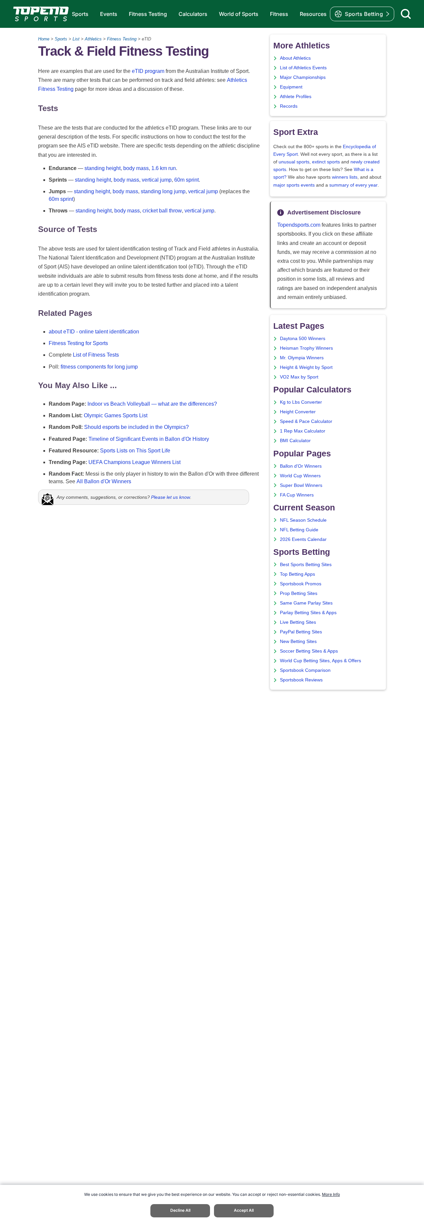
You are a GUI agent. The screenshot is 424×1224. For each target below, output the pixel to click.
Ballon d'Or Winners (301, 466)
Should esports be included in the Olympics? (136, 427)
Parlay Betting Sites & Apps (308, 612)
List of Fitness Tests (96, 355)
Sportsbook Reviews (301, 679)
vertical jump (157, 180)
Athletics (93, 38)
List (76, 38)
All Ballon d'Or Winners (104, 481)
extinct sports (326, 161)
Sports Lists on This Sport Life (135, 450)
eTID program (148, 71)
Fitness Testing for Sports (78, 343)
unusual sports (294, 161)
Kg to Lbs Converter (301, 402)
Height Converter (298, 411)
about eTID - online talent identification (94, 331)
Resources (313, 14)
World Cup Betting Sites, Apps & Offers (320, 660)
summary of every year (353, 185)
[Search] (406, 14)
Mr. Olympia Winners (302, 357)
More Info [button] (331, 1194)
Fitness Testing (148, 14)
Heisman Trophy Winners (306, 348)
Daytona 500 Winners (302, 338)
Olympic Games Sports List (115, 415)
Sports (80, 14)
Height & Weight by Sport (306, 367)
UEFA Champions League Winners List (134, 462)
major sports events (294, 185)
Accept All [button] (244, 1210)
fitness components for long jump (99, 367)
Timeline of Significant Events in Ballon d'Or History (148, 439)
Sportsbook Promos (300, 583)
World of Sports (238, 14)
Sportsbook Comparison (305, 670)
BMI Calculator (295, 440)
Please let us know (170, 497)
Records (288, 106)
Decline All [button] (180, 1210)
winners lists (344, 177)
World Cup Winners (300, 475)
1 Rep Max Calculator (302, 431)
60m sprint (186, 180)
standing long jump (163, 191)
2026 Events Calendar (303, 539)
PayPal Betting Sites (301, 631)
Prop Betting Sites (298, 593)
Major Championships (303, 77)
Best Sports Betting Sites (306, 564)
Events (108, 14)
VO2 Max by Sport (299, 377)
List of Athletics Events (303, 67)
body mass (136, 168)
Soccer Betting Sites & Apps (309, 651)
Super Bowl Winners (301, 485)
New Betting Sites (298, 641)
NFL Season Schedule (303, 520)
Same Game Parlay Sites (306, 603)
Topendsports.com (298, 225)
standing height (102, 168)
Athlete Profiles (295, 96)
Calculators (193, 14)
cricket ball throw (162, 210)
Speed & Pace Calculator (306, 421)
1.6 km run (163, 168)
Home (43, 38)
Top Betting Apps (297, 574)
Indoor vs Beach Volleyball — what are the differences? (152, 404)
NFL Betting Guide (299, 529)
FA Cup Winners (297, 495)
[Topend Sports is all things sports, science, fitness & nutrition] (41, 14)
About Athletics (295, 58)
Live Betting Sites (298, 622)
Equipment (291, 87)
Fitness (279, 14)
